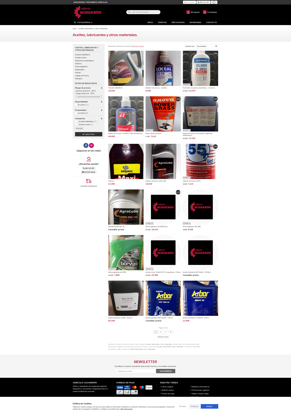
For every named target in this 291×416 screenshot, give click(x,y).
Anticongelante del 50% (192, 227)
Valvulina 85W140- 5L (116, 227)
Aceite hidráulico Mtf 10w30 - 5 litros (159, 318)
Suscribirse (166, 371)
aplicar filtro (90, 134)
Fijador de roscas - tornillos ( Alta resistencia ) (125, 133)
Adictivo (111, 181)
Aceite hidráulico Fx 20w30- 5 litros (196, 318)
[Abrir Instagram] (212, 2)
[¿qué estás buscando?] (143, 12)
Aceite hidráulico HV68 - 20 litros (120, 318)
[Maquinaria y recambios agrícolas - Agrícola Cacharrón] (87, 12)
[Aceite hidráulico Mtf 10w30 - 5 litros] (163, 298)
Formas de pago (167, 393)
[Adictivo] (126, 161)
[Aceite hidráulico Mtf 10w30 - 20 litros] (200, 252)
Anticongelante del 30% (117, 272)
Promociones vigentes (200, 390)
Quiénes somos (167, 390)
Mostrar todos (138, 46)
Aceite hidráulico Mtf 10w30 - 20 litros (197, 272)
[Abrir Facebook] (215, 2)
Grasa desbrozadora (153, 133)
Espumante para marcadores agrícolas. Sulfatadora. (198, 134)
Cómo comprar (167, 386)
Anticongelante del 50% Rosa (157, 227)
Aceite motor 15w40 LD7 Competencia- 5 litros (163, 272)
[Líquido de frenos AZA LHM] (163, 161)
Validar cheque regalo (200, 393)
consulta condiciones (88, 186)
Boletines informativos (200, 386)
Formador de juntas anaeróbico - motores (199, 88)
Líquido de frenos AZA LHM (156, 181)
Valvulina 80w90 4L (115, 88)
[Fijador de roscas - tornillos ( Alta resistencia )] (126, 113)
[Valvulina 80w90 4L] (126, 68)
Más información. (126, 409)
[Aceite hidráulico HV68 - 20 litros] (126, 298)
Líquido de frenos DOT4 (192, 181)
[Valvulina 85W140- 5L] (126, 207)
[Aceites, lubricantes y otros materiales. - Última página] (165, 332)
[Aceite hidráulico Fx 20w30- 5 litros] (200, 298)
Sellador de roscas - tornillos (156, 88)
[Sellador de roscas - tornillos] (163, 68)
